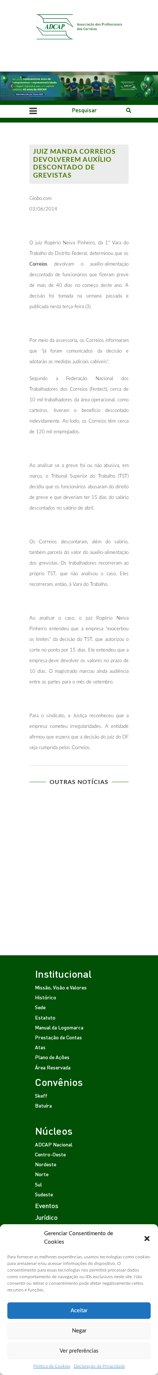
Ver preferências (79, 1351)
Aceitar (79, 1310)
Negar (79, 1331)
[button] (147, 1238)
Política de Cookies (51, 1366)
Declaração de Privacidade (99, 1366)
